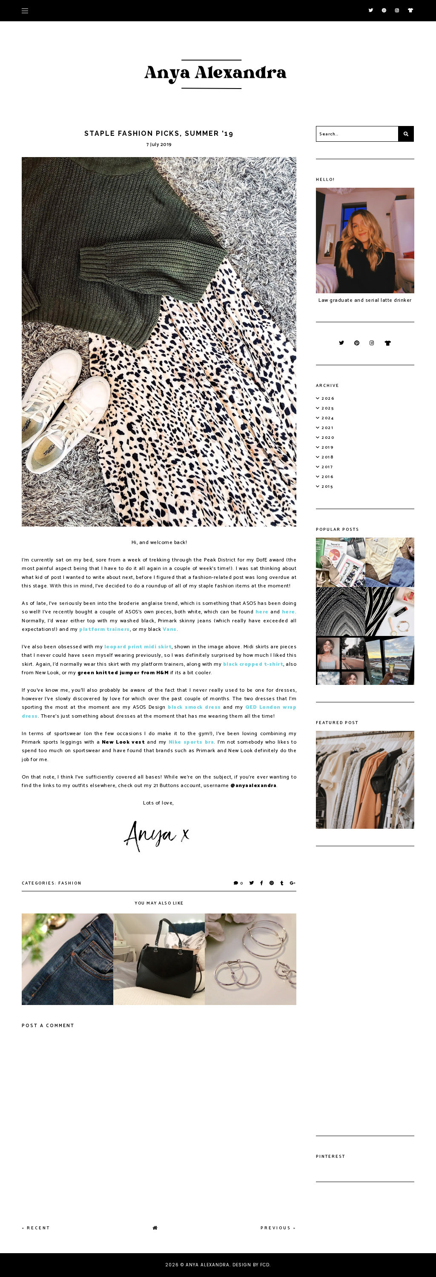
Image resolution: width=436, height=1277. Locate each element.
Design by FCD (251, 1265)
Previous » (278, 1228)
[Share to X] (252, 883)
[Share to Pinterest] (272, 883)
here (262, 612)
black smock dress (194, 707)
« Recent (36, 1228)
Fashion (70, 883)
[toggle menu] (25, 10)
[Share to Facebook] (262, 883)
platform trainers (104, 629)
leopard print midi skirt (138, 647)
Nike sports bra (191, 742)
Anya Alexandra (207, 1265)
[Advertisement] (365, 991)
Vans (170, 629)
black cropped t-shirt (253, 664)
